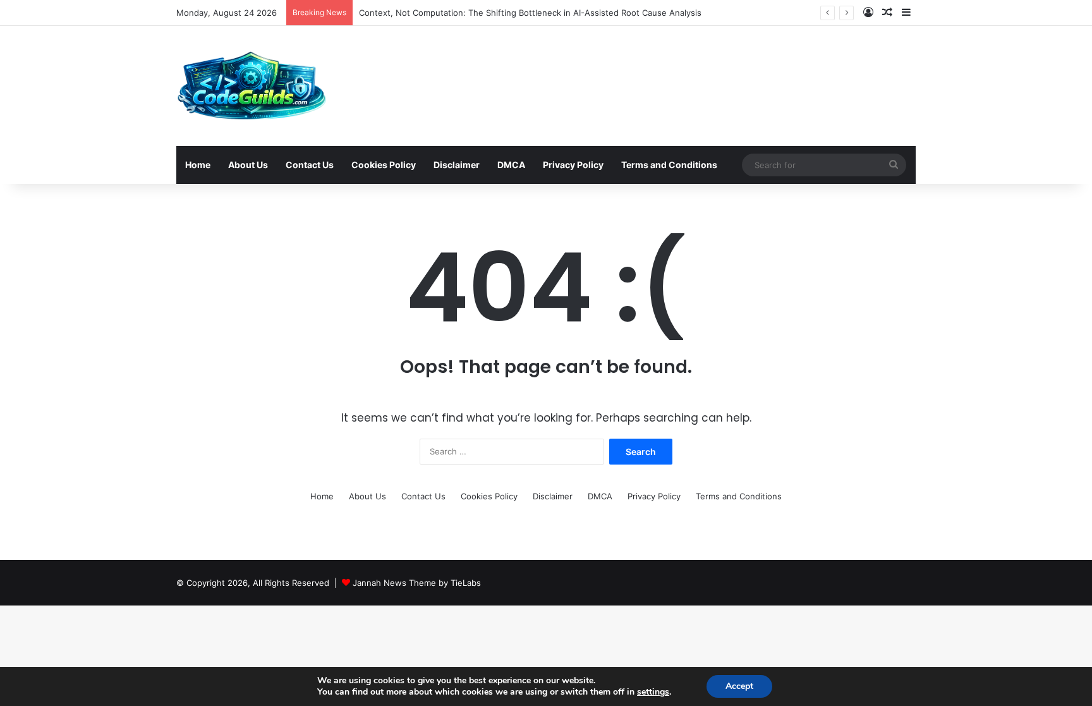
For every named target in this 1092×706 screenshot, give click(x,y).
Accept (739, 686)
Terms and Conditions (669, 164)
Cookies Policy (383, 164)
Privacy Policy (573, 164)
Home (197, 164)
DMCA (511, 164)
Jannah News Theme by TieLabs (417, 583)
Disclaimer (457, 164)
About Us (248, 164)
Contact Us (310, 164)
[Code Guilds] (251, 86)
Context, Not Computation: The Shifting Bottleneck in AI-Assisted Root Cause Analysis (530, 13)
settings (653, 692)
